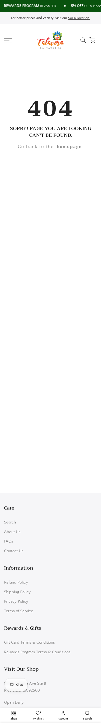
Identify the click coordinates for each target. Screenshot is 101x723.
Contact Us (13, 551)
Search (10, 522)
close (96, 6)
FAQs (8, 541)
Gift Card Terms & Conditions (29, 642)
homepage (69, 146)
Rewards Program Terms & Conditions (37, 652)
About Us (12, 532)
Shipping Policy (17, 592)
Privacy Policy (16, 601)
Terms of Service (18, 611)
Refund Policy (16, 582)
